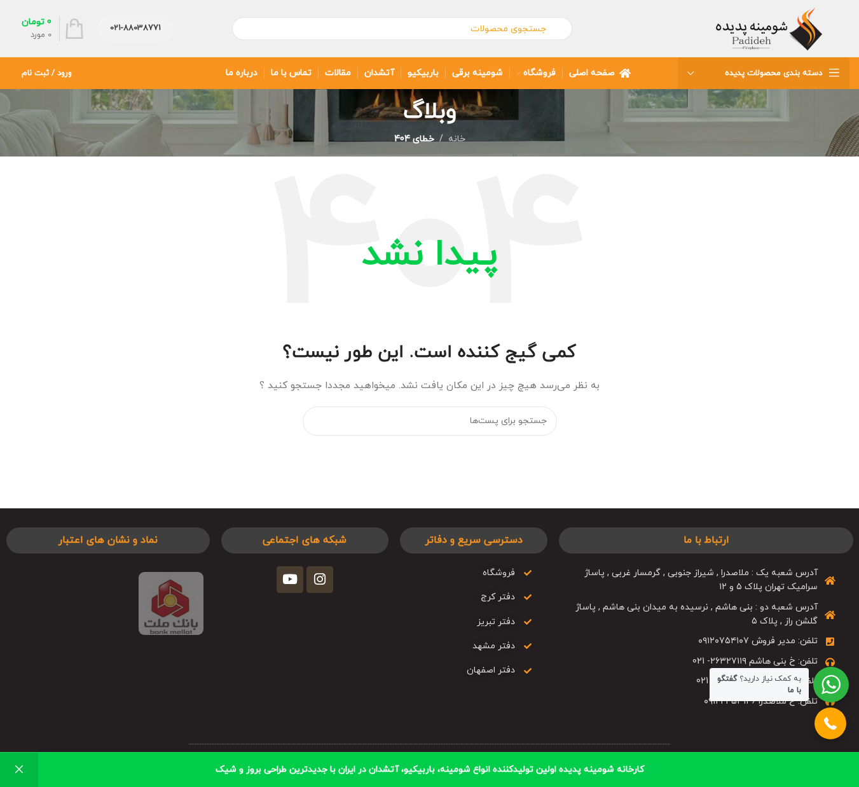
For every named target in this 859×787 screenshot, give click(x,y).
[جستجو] (317, 421)
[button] (830, 723)
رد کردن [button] (19, 770)
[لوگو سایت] (768, 28)
